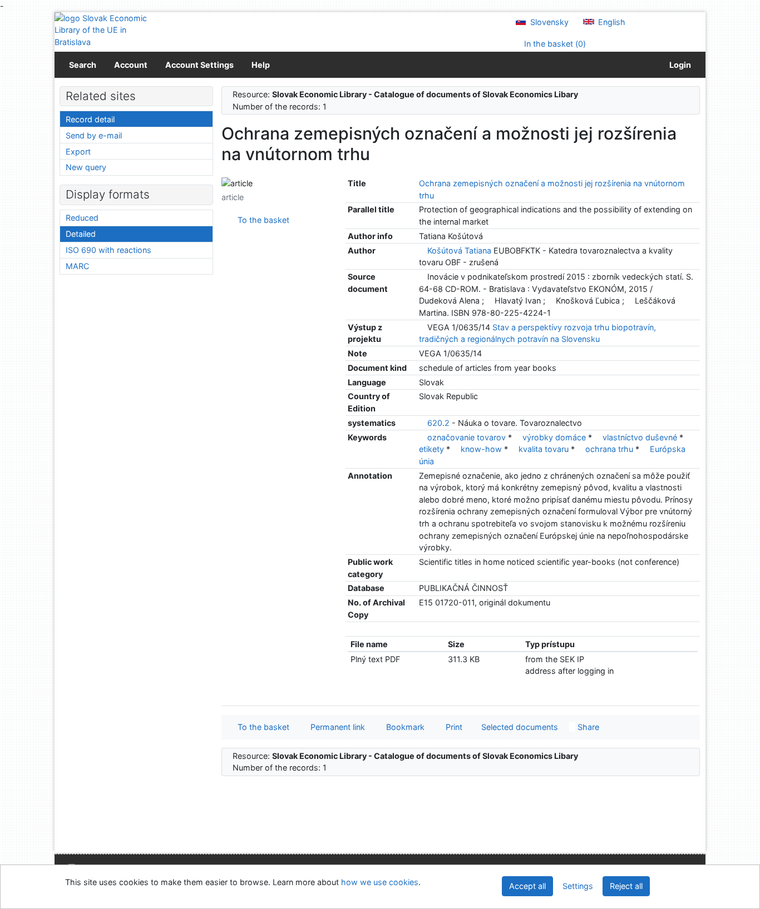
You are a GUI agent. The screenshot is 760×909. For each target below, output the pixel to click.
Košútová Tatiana (459, 250)
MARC (77, 266)
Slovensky (548, 22)
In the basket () (554, 43)
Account (130, 64)
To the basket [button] (261, 727)
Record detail (90, 119)
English (610, 22)
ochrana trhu (610, 449)
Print (451, 727)
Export (78, 151)
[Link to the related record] (422, 250)
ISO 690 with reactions (108, 250)
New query (86, 167)
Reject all (626, 886)
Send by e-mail (94, 135)
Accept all (527, 886)
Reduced (82, 217)
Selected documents (518, 727)
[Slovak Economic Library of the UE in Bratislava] (101, 30)
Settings (577, 886)
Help (260, 64)
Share (587, 727)
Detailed (81, 234)
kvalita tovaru (545, 449)
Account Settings (199, 64)
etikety (432, 449)
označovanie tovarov (467, 437)
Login (678, 64)
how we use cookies (379, 882)
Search (82, 64)
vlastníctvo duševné (641, 437)
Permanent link (335, 727)
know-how (482, 449)
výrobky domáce (555, 437)
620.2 (438, 423)
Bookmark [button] (403, 727)
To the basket (261, 220)
